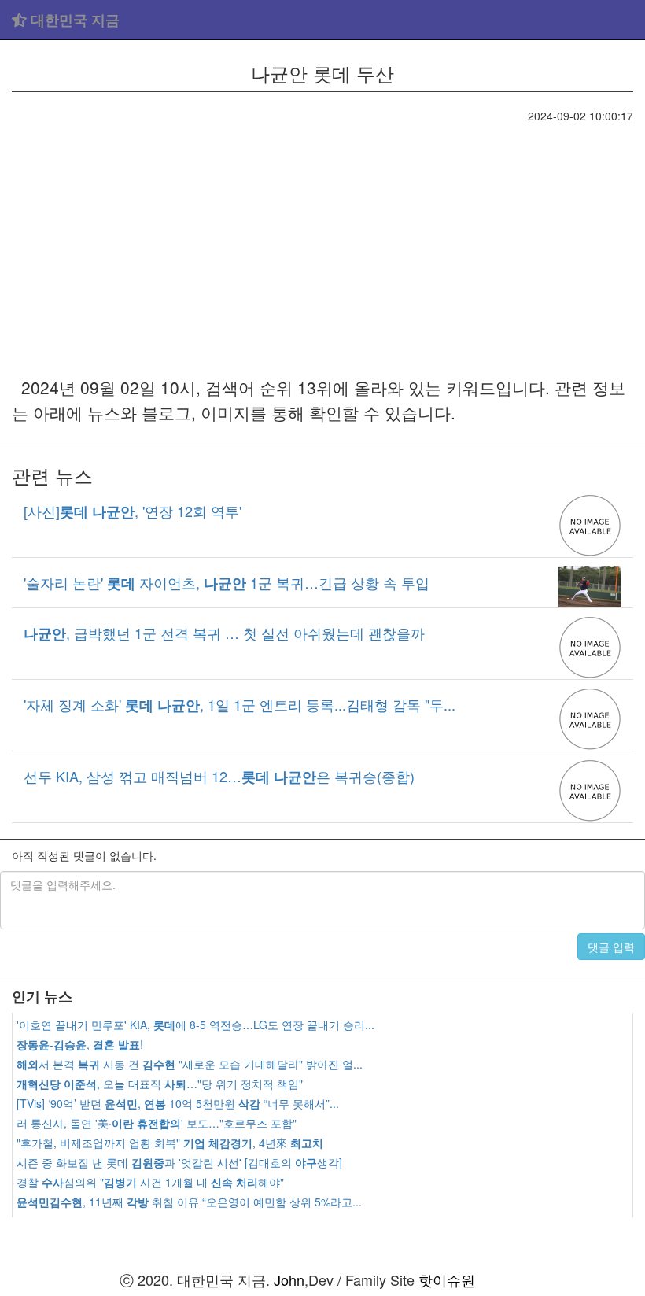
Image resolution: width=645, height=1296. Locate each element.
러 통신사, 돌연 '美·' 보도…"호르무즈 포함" (157, 1123)
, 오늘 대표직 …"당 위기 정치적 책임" (160, 1083)
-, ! (80, 1044)
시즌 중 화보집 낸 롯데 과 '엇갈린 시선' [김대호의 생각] (179, 1162)
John (289, 1279)
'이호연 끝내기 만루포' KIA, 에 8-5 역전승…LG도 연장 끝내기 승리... (195, 1024)
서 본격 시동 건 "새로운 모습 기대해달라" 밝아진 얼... (190, 1064)
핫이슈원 (446, 1279)
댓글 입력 (611, 946)
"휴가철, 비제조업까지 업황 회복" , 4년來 (170, 1142)
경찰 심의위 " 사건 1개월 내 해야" (150, 1182)
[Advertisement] (322, 241)
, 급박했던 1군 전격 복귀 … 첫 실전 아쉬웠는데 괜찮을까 (224, 632)
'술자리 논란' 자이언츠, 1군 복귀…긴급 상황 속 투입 (226, 582)
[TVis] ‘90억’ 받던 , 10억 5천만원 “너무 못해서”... (178, 1103)
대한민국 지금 (73, 19)
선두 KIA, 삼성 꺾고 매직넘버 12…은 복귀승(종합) (219, 776)
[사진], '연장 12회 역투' (132, 510)
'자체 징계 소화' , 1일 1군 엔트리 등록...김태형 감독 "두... (239, 704)
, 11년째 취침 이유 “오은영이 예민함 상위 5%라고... (189, 1201)
